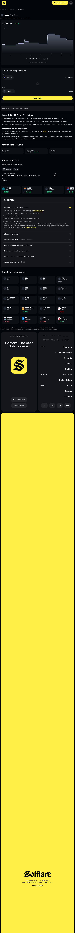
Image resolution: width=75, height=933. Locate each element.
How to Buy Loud (30, 227)
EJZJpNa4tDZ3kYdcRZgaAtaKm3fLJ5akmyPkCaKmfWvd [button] (16, 18)
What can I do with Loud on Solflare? (17, 240)
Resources (67, 374)
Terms (59, 336)
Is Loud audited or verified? (14, 262)
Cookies (66, 336)
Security (68, 358)
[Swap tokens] (37, 83)
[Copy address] (39, 175)
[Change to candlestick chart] (47, 59)
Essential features (63, 352)
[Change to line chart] (44, 59)
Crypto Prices (11, 9)
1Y (39, 58)
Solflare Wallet (38, 211)
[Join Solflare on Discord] (67, 405)
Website (8, 169)
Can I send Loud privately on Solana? (18, 245)
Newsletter (65, 340)
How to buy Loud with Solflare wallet (15, 108)
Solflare (44, 131)
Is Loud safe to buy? (11, 234)
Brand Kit (54, 340)
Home (2, 9)
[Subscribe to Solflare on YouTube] (52, 405)
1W (33, 58)
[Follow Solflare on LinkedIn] (60, 405)
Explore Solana (65, 380)
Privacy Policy (48, 336)
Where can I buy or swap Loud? (15, 208)
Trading (68, 363)
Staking (68, 369)
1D (30, 58)
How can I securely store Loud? (15, 251)
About (69, 385)
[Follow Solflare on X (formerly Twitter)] (44, 405)
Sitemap (46, 340)
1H (27, 58)
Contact (68, 396)
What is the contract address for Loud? (18, 257)
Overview (67, 347)
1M (36, 58)
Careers (68, 391)
